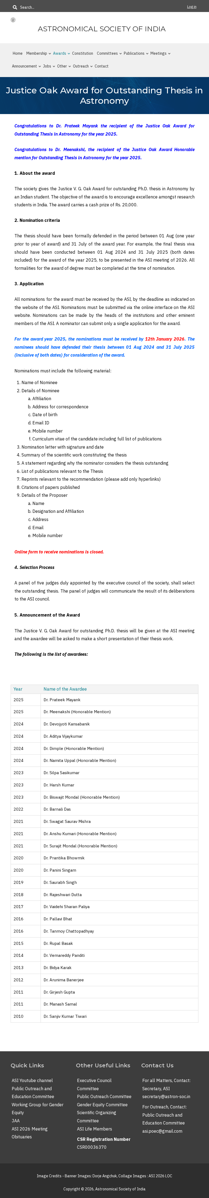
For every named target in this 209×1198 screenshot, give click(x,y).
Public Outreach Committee (104, 1096)
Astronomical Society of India (102, 28)
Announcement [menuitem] (23, 68)
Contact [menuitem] (102, 66)
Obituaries (22, 1136)
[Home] (13, 19)
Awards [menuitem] (58, 55)
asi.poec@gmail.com (162, 1131)
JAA (16, 1120)
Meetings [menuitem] (157, 55)
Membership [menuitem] (35, 55)
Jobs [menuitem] (45, 68)
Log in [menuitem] (191, 6)
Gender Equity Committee (102, 1104)
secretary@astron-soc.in (166, 1096)
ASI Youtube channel (32, 1080)
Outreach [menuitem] (79, 68)
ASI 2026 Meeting (30, 1129)
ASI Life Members (94, 1129)
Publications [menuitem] (133, 55)
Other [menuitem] (60, 68)
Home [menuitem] (18, 53)
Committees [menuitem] (106, 55)
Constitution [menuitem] (82, 53)
